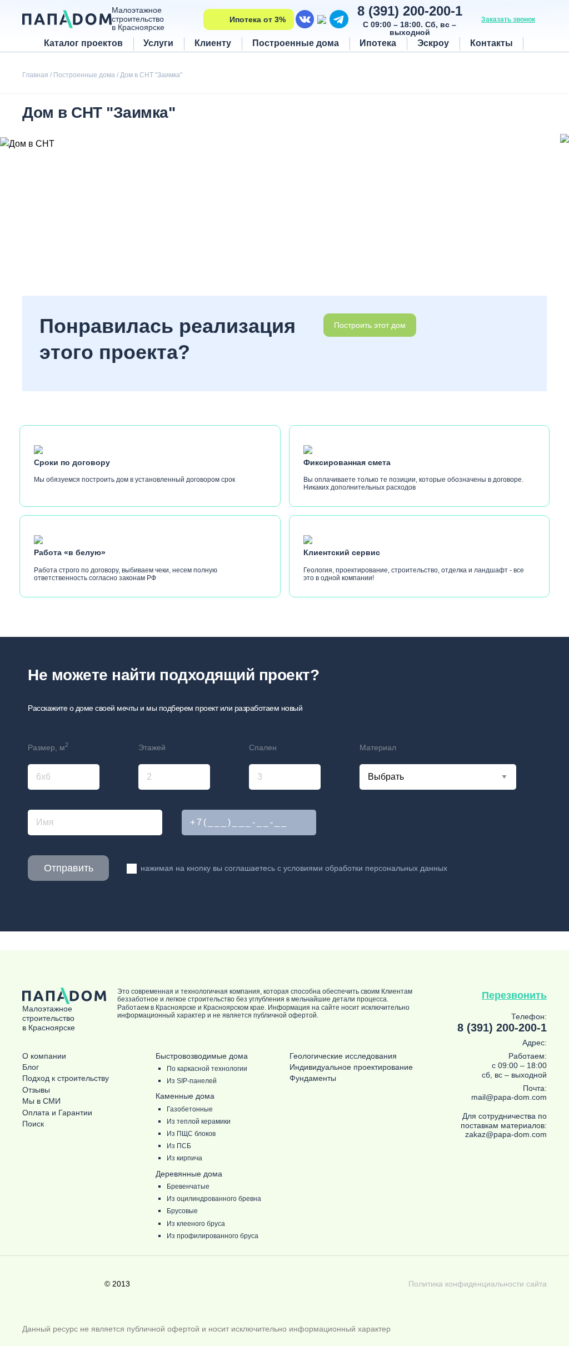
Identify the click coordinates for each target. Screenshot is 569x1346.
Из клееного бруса (196, 1224)
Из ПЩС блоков (191, 1134)
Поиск (33, 1124)
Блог (30, 1067)
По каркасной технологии (207, 1069)
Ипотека (378, 43)
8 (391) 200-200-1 (409, 11)
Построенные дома (295, 43)
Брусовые (182, 1211)
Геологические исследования (343, 1056)
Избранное (537, 43)
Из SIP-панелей (192, 1081)
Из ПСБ (179, 1146)
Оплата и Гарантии (57, 1113)
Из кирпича (184, 1158)
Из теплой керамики (199, 1121)
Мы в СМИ (41, 1101)
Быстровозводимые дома (202, 1056)
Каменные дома (185, 1096)
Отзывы (36, 1090)
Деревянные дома (189, 1174)
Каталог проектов (83, 43)
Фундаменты (313, 1078)
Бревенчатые (188, 1186)
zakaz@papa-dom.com (506, 1134)
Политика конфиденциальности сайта (477, 1284)
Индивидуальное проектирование (351, 1067)
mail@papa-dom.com (509, 1097)
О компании (44, 1056)
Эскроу (433, 43)
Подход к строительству (65, 1078)
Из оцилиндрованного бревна (214, 1199)
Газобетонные (190, 1109)
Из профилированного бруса (212, 1236)
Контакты (491, 43)
